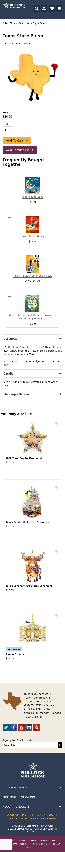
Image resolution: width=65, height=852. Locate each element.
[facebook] (13, 727)
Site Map (31, 825)
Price (5, 112)
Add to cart (15, 140)
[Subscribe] (60, 745)
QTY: (5, 123)
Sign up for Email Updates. (18, 740)
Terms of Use (17, 825)
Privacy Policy (47, 825)
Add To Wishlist (18, 150)
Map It (48, 701)
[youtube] (21, 727)
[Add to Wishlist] (56, 423)
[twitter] (6, 727)
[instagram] (28, 727)
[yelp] (36, 727)
